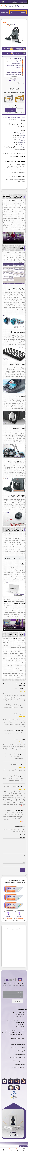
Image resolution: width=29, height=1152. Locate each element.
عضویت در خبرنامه (18, 1001)
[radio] (18, 83)
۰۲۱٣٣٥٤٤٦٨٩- (20, 1015)
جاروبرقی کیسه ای (21, 119)
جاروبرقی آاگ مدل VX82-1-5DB (8, 945)
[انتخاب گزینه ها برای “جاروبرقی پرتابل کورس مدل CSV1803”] (11, 957)
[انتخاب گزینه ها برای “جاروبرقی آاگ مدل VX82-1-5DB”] (11, 941)
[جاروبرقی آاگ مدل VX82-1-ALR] (19, 954)
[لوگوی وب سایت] (14, 6)
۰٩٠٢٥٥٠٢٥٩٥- (20, 1023)
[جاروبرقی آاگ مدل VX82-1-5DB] (8, 938)
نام (24, 855)
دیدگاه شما (22, 837)
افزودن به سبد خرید (10, 110)
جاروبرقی (4, 117)
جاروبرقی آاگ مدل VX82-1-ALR (19, 961)
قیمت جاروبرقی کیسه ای (19, 610)
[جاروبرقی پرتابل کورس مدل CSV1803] (8, 954)
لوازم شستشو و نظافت (11, 117)
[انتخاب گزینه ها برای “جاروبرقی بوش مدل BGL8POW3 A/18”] (22, 941)
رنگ (23, 84)
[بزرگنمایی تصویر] (22, 40)
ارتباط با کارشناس (19, 915)
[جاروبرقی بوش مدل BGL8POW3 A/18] (19, 938)
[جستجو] (11, 12)
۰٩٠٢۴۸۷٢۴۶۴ (20, 1026)
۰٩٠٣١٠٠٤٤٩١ (20, 1025)
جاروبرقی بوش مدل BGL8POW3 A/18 (19, 945)
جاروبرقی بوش (18, 534)
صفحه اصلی (22, 117)
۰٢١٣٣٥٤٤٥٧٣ (20, 1016)
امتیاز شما (22, 834)
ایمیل (23, 862)
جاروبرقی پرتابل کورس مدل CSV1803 (8, 961)
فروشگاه (18, 117)
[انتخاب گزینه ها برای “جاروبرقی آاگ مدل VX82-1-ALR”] (22, 957)
